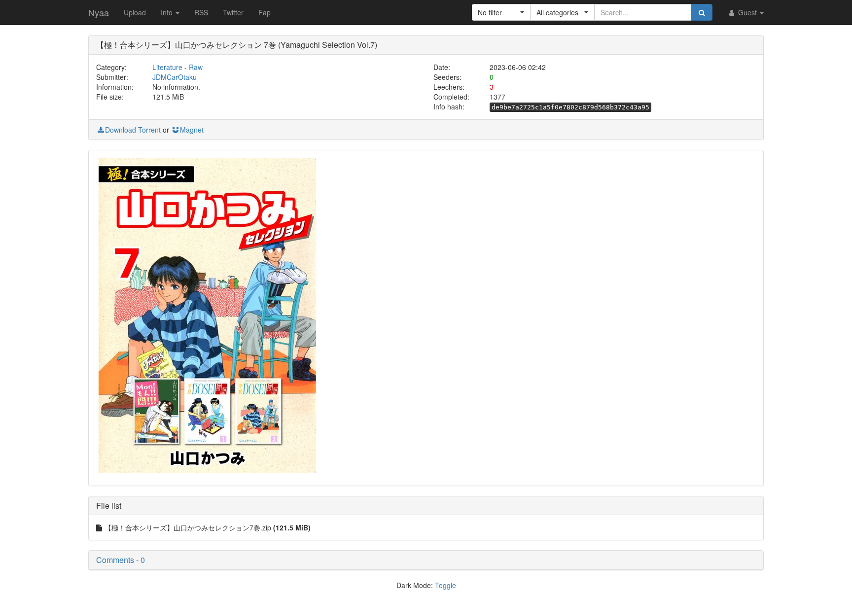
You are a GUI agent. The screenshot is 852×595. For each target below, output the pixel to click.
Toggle (445, 585)
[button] (501, 12)
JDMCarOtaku (174, 77)
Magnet (192, 130)
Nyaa (98, 12)
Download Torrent (133, 130)
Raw (196, 67)
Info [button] (168, 12)
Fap (264, 12)
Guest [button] (747, 12)
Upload (135, 12)
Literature (167, 67)
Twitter (233, 12)
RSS (201, 12)
